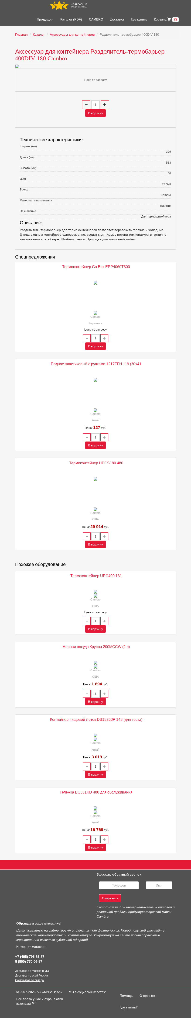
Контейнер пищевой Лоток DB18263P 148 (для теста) (96, 719)
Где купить (139, 19)
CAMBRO (96, 19)
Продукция (45, 19)
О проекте (147, 995)
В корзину (95, 113)
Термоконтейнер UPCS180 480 (96, 463)
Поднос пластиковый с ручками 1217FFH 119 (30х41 (96, 364)
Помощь (128, 995)
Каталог (39, 34)
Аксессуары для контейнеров (72, 34)
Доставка (117, 19)
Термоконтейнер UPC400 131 (96, 576)
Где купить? (129, 1007)
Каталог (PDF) (71, 19)
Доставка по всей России (31, 975)
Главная (21, 34)
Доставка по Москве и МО (32, 971)
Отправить (110, 898)
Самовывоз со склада (29, 980)
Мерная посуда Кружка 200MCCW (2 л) (96, 647)
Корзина (165, 19)
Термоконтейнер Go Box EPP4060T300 (96, 267)
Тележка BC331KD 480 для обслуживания (96, 792)
